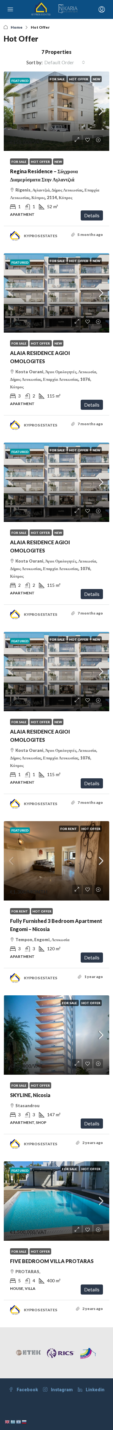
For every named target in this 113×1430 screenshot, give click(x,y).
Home (17, 27)
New (96, 79)
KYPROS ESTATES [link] (40, 235)
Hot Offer (79, 79)
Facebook (27, 1389)
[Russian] (24, 1421)
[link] (56, 111)
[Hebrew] (19, 1421)
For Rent (69, 829)
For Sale (57, 79)
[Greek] (13, 1421)
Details (92, 215)
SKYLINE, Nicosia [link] (30, 1095)
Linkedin (95, 1389)
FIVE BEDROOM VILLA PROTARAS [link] (52, 1261)
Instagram (61, 1389)
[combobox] (64, 62)
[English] (7, 1421)
